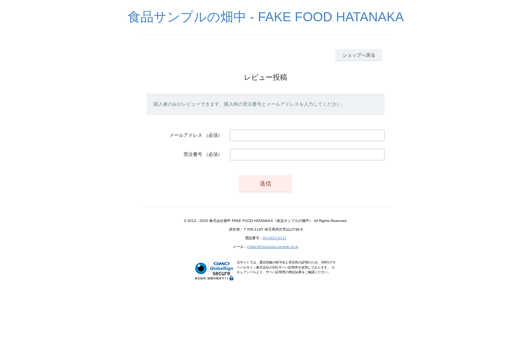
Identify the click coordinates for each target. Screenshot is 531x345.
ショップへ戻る (358, 55)
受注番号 (193, 154)
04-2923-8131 (274, 238)
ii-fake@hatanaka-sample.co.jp (272, 247)
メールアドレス (185, 135)
